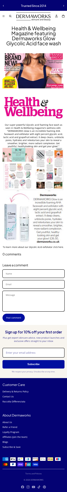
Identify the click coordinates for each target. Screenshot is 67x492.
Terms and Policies (33, 473)
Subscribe (33, 364)
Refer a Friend (9, 427)
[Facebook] (22, 487)
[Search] (10, 16)
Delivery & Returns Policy (15, 391)
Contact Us (8, 396)
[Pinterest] (44, 487)
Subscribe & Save (11, 446)
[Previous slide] (3, 5)
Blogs (5, 441)
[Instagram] (28, 487)
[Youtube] (33, 487)
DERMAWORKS (37, 480)
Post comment (13, 317)
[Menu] (3, 16)
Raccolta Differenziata (13, 401)
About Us (7, 422)
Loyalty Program (10, 432)
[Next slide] (63, 5)
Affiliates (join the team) (14, 436)
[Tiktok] (39, 487)
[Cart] (63, 16)
